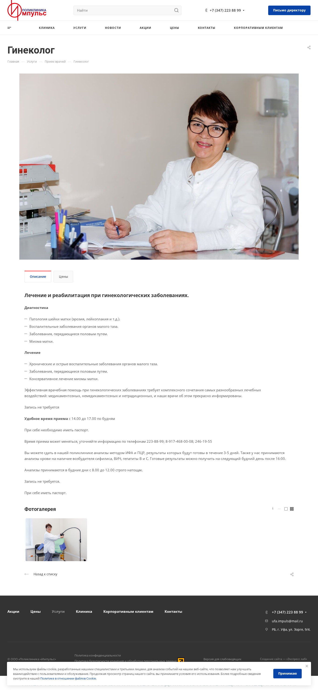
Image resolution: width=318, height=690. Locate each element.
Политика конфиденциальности (97, 655)
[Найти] (177, 10)
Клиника (84, 611)
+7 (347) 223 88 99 (225, 10)
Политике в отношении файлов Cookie (68, 678)
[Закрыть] (307, 666)
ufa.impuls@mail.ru (287, 621)
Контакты (173, 611)
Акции (13, 611)
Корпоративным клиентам (128, 611)
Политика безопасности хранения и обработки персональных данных (125, 661)
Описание (38, 276)
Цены (63, 276)
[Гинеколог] (56, 539)
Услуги (58, 611)
